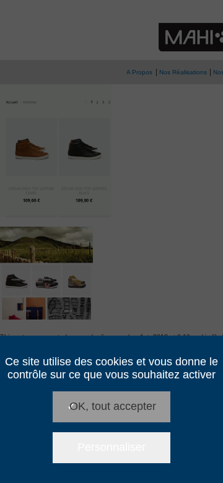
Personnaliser (111, 447)
